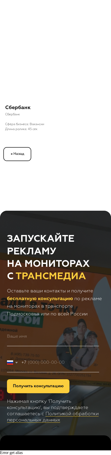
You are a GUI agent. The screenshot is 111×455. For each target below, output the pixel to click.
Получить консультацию (38, 386)
